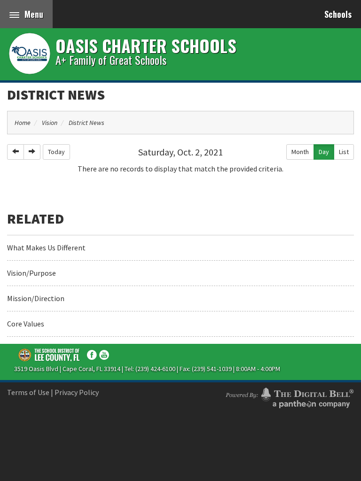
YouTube (104, 355)
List (344, 151)
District (49, 354)
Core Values (25, 323)
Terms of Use (28, 392)
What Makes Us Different (46, 247)
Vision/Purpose (31, 273)
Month (300, 151)
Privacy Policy (77, 392)
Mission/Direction (35, 298)
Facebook (92, 355)
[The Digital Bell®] (289, 396)
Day (324, 151)
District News (56, 94)
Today (56, 151)
